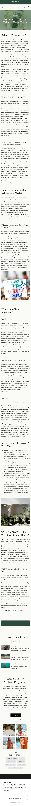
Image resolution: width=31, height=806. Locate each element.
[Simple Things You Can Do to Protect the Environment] (5, 656)
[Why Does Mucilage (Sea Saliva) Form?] (5, 665)
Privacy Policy (6, 790)
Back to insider (16, 623)
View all (15, 641)
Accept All (15, 794)
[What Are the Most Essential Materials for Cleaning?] (5, 647)
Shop (15, 776)
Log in (15, 721)
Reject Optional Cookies (15, 798)
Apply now (15, 715)
